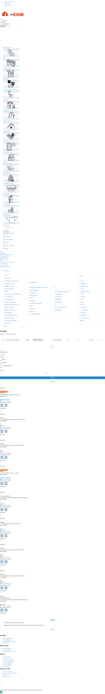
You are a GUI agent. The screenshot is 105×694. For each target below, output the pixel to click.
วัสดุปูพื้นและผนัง (4, 257)
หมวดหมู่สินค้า (3, 352)
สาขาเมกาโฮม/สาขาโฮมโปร (10, 673)
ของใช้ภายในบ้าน (9, 307)
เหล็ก (1, 251)
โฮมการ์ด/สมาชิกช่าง (9, 1)
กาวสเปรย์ (82, 312)
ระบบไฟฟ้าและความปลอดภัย (7, 262)
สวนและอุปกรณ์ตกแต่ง (5, 266)
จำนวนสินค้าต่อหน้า (57, 340)
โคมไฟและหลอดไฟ (4, 256)
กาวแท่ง (80, 276)
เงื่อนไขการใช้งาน (7, 657)
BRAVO (4, 359)
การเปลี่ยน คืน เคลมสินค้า (9, 641)
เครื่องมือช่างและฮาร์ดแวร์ (6, 254)
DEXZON (4, 362)
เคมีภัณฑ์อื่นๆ (58, 310)
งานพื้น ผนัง (57, 299)
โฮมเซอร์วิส (7, 323)
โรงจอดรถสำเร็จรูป (34, 314)
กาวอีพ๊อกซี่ (83, 315)
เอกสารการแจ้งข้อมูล (8, 661)
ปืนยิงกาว (82, 320)
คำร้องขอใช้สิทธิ (7, 664)
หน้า (92, 340)
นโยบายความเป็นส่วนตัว (9, 660)
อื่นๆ (5, 325)
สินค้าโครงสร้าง (7, 666)
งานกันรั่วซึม (57, 294)
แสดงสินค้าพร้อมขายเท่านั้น (12, 340)
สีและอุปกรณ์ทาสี (4, 259)
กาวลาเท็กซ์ (83, 307)
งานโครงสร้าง (58, 296)
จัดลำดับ (28, 340)
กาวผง (81, 299)
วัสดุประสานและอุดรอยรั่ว (61, 291)
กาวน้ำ (81, 294)
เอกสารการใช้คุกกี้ (7, 663)
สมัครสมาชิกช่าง (7, 648)
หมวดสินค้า (7, 227)
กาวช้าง (82, 281)
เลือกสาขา (3, 20)
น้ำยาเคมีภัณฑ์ (58, 302)
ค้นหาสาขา (7, 3)
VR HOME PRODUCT (7, 365)
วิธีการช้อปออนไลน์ (7, 638)
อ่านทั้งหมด (52, 629)
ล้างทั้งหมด (52, 381)
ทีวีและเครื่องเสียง (9, 318)
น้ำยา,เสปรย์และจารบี (60, 307)
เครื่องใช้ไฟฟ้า (8, 312)
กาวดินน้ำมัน (83, 283)
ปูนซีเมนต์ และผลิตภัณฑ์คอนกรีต (38, 287)
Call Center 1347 (7, 676)
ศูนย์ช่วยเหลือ (7, 5)
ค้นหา (52, 377)
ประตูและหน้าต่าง (4, 265)
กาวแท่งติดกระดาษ (85, 291)
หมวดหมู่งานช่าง (7, 47)
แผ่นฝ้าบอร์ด (32, 293)
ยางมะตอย (32, 308)
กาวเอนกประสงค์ (84, 318)
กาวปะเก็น (82, 296)
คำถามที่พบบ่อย (6, 639)
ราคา (3, 370)
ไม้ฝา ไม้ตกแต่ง (33, 295)
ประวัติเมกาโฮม (7, 671)
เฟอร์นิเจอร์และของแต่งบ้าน (11, 304)
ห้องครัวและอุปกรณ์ (9, 310)
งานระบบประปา (4, 263)
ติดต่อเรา (5, 674)
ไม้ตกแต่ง (32, 311)
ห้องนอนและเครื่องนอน (10, 320)
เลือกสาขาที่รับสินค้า (6, 401)
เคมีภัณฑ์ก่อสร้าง (34, 290)
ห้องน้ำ (1, 260)
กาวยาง (82, 302)
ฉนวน (31, 306)
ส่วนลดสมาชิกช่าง (7, 650)
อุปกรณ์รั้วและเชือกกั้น (35, 303)
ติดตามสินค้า (6, 643)
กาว (55, 304)
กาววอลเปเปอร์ (84, 310)
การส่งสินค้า (6, 658)
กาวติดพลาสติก (84, 286)
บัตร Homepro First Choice (9, 651)
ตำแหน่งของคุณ (5, 23)
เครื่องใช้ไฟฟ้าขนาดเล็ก (10, 315)
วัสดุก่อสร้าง (3, 253)
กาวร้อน (82, 304)
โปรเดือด (5, 230)
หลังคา (31, 298)
